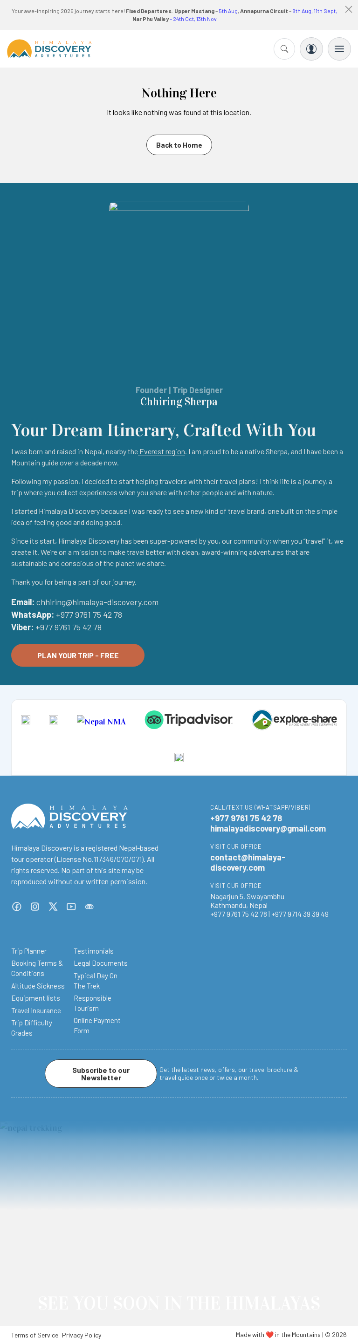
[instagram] (35, 906)
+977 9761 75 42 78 (89, 614)
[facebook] (16, 906)
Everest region (161, 451)
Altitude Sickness (38, 986)
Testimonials (94, 951)
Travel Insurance (36, 1010)
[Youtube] (71, 906)
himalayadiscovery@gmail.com (268, 828)
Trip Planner (29, 951)
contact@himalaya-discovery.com (247, 862)
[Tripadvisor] (89, 906)
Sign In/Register (311, 49)
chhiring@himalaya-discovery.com (97, 602)
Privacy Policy (81, 1335)
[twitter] (53, 906)
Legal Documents (101, 963)
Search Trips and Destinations (284, 49)
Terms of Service (34, 1335)
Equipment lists (35, 998)
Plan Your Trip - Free (78, 655)
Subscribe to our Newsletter (101, 1073)
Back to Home (179, 145)
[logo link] (25, 721)
